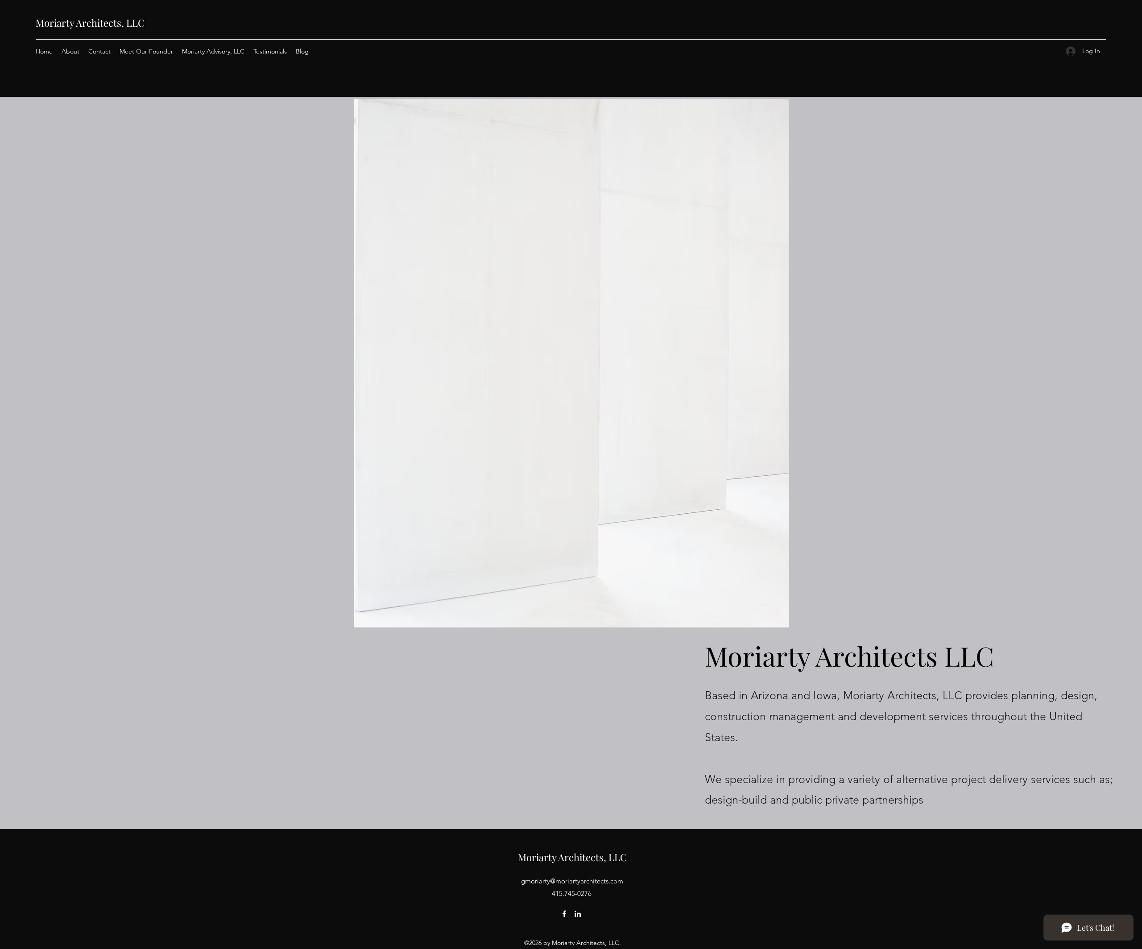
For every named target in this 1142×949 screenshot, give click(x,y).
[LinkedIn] (577, 913)
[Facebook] (564, 913)
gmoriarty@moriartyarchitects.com (572, 881)
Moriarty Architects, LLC (90, 22)
